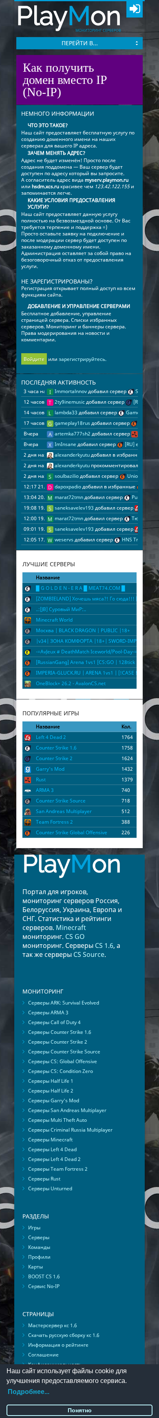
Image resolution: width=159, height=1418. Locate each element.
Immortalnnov (70, 391)
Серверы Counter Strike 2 (57, 1041)
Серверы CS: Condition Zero (60, 1071)
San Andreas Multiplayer (64, 811)
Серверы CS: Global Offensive (62, 1061)
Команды (39, 1247)
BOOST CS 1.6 (44, 1276)
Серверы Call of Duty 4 (54, 1022)
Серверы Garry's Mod (53, 1100)
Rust (41, 779)
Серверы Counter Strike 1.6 (59, 1032)
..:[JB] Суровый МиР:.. (61, 609)
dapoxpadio (67, 486)
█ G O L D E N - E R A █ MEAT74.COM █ (80, 588)
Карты (35, 1266)
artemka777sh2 (72, 433)
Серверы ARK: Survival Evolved (63, 1002)
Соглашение (43, 1354)
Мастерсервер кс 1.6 (52, 1325)
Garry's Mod (50, 768)
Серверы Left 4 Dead (52, 1149)
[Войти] (134, 9)
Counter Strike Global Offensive (71, 832)
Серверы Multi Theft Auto (57, 1120)
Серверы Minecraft (50, 1139)
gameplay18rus (71, 423)
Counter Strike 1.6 (56, 747)
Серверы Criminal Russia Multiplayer (70, 1129)
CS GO (75, 936)
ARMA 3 (45, 790)
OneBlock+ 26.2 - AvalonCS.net (71, 683)
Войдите (34, 359)
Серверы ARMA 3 (48, 1012)
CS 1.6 (104, 945)
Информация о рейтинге (58, 1344)
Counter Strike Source (61, 800)
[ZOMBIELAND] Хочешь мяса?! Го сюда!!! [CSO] (92, 598)
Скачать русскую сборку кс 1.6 (63, 1335)
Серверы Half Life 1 (50, 1080)
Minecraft (71, 927)
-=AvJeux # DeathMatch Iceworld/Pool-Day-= (86, 651)
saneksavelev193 (73, 507)
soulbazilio (66, 476)
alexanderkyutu (71, 454)
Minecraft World (54, 619)
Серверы (38, 1237)
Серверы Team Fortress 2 (58, 1168)
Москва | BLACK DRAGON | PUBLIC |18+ (83, 630)
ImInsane (64, 444)
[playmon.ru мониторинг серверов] (71, 883)
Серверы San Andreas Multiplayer (67, 1110)
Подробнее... (28, 1391)
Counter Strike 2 (54, 758)
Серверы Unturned (50, 1188)
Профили (39, 1256)
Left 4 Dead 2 (51, 737)
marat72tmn (68, 497)
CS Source (88, 954)
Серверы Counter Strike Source (64, 1051)
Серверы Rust (44, 1178)
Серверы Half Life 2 (50, 1090)
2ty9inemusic (69, 401)
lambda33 (65, 412)
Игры (34, 1227)
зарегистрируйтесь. (82, 359)
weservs (63, 539)
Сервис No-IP (44, 1286)
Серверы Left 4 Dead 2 (54, 1159)
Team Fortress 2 (54, 821)
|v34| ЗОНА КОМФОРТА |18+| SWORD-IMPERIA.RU (95, 641)
